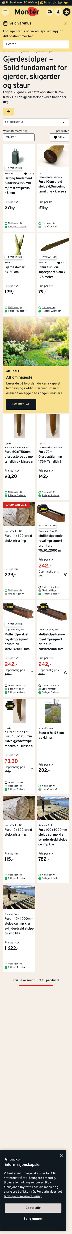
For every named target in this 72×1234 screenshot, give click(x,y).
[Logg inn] (58, 12)
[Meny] (5, 12)
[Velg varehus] (50, 12)
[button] (36, 122)
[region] (33, 1190)
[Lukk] (61, 1155)
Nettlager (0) (15, 223)
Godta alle (33, 1208)
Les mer (18, 404)
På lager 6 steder (51, 593)
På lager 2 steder (51, 495)
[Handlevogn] (66, 12)
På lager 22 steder (51, 311)
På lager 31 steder (17, 226)
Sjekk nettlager (49, 590)
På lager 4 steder (17, 692)
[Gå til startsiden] (27, 12)
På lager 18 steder (17, 311)
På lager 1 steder (16, 878)
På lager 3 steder (51, 692)
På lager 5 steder (17, 495)
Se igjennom (33, 1219)
